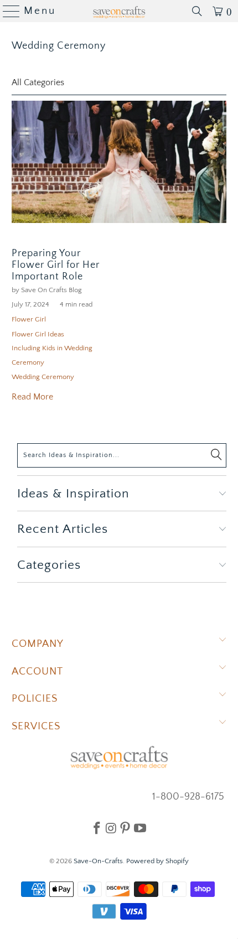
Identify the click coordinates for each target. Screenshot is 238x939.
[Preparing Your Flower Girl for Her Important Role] (119, 162)
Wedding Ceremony (59, 45)
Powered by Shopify (157, 861)
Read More (32, 397)
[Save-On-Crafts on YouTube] (140, 828)
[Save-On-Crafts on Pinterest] (125, 828)
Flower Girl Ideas (38, 334)
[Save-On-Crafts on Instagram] (111, 828)
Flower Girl (29, 319)
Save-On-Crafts (98, 861)
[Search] (197, 11)
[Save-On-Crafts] (119, 11)
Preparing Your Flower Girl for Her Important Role (56, 265)
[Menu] (7, 11)
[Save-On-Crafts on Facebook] (97, 828)
